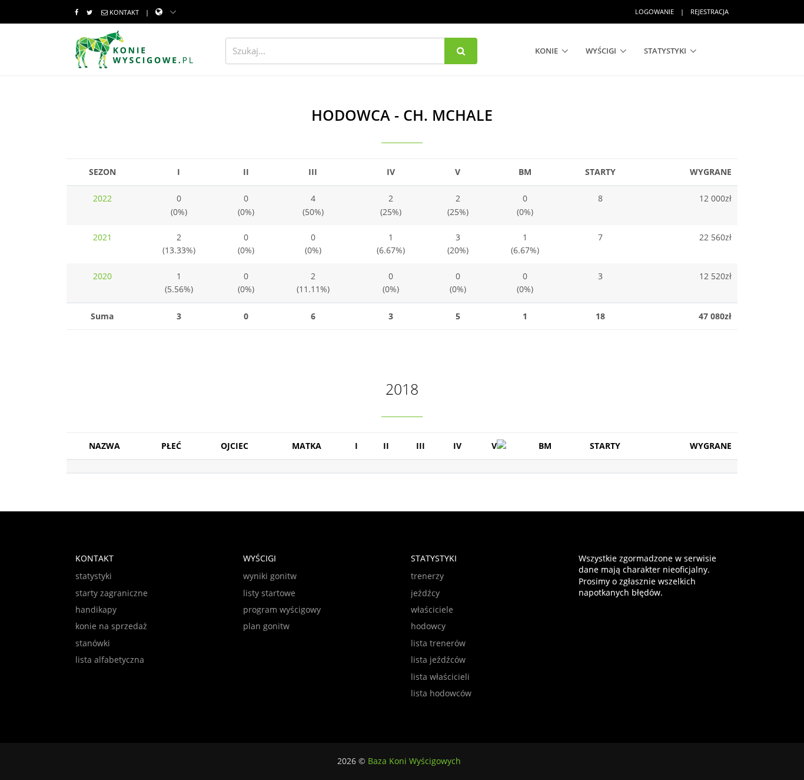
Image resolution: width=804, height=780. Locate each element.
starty (605, 445)
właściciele (432, 609)
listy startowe (269, 593)
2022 (102, 198)
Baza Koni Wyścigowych (414, 760)
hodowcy (428, 626)
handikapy (96, 609)
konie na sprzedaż (111, 626)
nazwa (104, 445)
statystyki (665, 50)
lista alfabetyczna (109, 659)
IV (457, 445)
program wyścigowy (282, 609)
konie (546, 50)
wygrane (711, 445)
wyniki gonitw (270, 575)
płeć (171, 445)
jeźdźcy (425, 593)
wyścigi (601, 50)
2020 (102, 276)
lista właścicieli (440, 676)
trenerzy (427, 575)
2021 (102, 237)
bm (545, 445)
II (386, 445)
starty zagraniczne (111, 593)
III (420, 445)
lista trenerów (438, 643)
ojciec (234, 445)
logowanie (654, 11)
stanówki (92, 643)
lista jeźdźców (438, 659)
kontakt (124, 12)
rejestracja (709, 11)
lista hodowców (441, 693)
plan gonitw (266, 626)
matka (306, 445)
